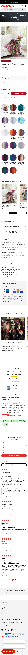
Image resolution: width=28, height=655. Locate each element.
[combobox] (14, 9)
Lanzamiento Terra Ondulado (11, 23)
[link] (9, 194)
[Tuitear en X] (9, 231)
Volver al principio (14, 597)
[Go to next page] (18, 580)
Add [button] (13, 213)
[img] (14, 376)
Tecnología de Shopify (15, 651)
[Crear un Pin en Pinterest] (16, 231)
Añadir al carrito (19, 93)
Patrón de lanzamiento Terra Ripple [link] (8, 205)
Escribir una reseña (14, 455)
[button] (22, 9)
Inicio (2, 23)
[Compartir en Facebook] (13, 231)
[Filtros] (2, 464)
